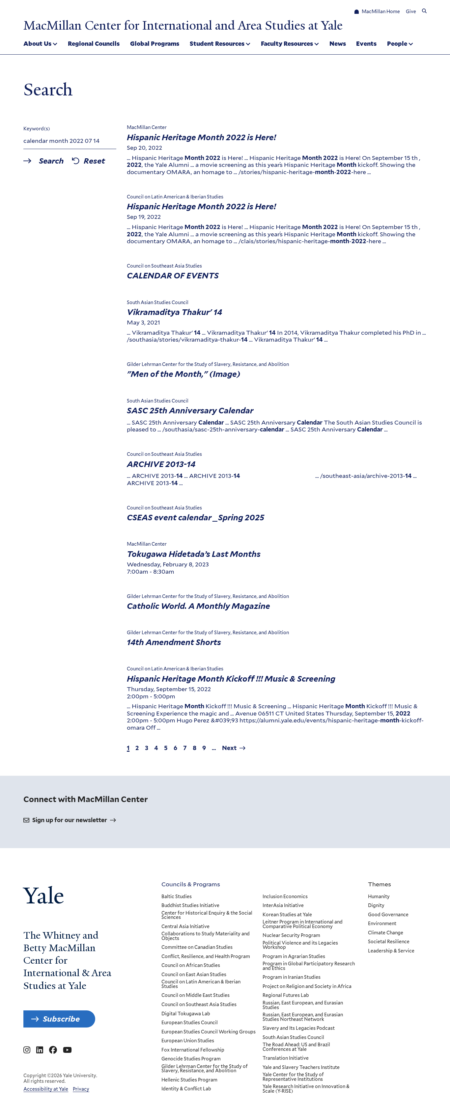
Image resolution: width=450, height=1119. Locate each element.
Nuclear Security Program (291, 935)
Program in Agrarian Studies (294, 956)
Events (366, 43)
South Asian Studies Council (293, 1037)
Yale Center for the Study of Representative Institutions (293, 1077)
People (397, 43)
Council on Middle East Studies (195, 995)
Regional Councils (94, 43)
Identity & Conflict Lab (186, 1089)
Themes (379, 884)
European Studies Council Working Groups (208, 1032)
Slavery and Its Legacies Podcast (299, 1028)
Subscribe (61, 1019)
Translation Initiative (286, 1058)
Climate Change (385, 933)
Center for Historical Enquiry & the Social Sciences (206, 915)
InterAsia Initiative (283, 905)
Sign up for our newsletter (69, 820)
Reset (94, 161)
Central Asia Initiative (185, 926)
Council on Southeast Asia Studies (199, 1004)
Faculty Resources (287, 43)
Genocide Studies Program (191, 1059)
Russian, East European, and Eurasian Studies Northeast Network (303, 1017)
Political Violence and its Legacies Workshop (300, 945)
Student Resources (217, 43)
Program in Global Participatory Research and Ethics (309, 966)
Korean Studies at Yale (287, 915)
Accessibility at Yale (45, 1089)
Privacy (81, 1089)
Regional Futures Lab (286, 995)
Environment (382, 924)
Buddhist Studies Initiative (190, 905)
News (337, 43)
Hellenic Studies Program (189, 1080)
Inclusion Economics (285, 897)
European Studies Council (189, 1023)
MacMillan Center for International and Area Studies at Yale (183, 25)
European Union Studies (187, 1041)
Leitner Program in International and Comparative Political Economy (303, 924)
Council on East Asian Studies (193, 975)
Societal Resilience (388, 942)
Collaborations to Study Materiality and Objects (205, 936)
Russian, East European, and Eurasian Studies (303, 1005)
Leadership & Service (391, 951)
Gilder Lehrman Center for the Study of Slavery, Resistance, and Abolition (204, 1068)
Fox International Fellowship (192, 1050)
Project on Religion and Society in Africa (307, 986)
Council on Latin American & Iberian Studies (200, 984)
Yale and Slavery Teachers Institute (301, 1067)
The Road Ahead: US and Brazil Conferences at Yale (296, 1047)
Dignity (376, 905)
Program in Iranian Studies (292, 977)
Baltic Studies (176, 897)
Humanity (379, 897)
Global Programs (154, 43)
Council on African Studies (190, 965)
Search (51, 161)
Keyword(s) (36, 129)
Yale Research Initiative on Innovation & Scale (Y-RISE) (306, 1088)
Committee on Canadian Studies (197, 947)
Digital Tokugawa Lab (185, 1014)
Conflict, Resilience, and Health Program (205, 956)
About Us (37, 43)
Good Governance (388, 915)
